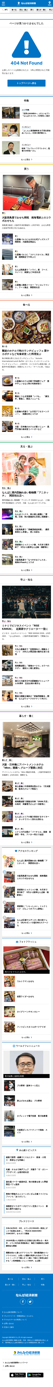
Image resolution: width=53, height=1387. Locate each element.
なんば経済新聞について (13, 1312)
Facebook (23, 1301)
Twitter (30, 1301)
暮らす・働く (41, 10)
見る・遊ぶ (23, 10)
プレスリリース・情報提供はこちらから (18, 1316)
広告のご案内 (9, 1327)
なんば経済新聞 (26, 3)
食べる (14, 10)
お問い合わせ (9, 1323)
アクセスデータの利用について (15, 1320)
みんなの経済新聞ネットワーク (26, 1353)
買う (32, 10)
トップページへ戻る (26, 83)
